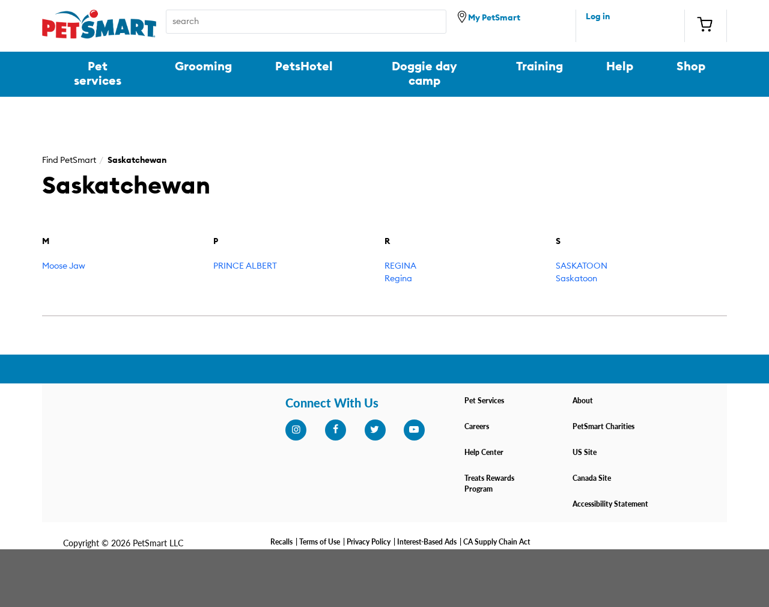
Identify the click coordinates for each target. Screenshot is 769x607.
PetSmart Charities (603, 426)
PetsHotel (304, 67)
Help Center (483, 452)
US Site (585, 452)
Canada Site (592, 478)
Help (619, 67)
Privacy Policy (369, 542)
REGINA (400, 266)
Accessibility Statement (610, 504)
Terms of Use (319, 542)
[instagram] (295, 429)
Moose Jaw (63, 266)
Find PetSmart (69, 160)
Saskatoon (576, 279)
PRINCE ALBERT (245, 266)
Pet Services (484, 400)
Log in (598, 17)
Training (539, 67)
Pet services (97, 74)
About (583, 400)
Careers (476, 426)
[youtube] (414, 429)
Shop (690, 67)
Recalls (281, 542)
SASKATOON (581, 266)
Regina (398, 279)
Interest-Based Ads (427, 542)
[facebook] (335, 429)
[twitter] (375, 429)
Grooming (203, 67)
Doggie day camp (424, 74)
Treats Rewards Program (489, 483)
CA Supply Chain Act (496, 542)
